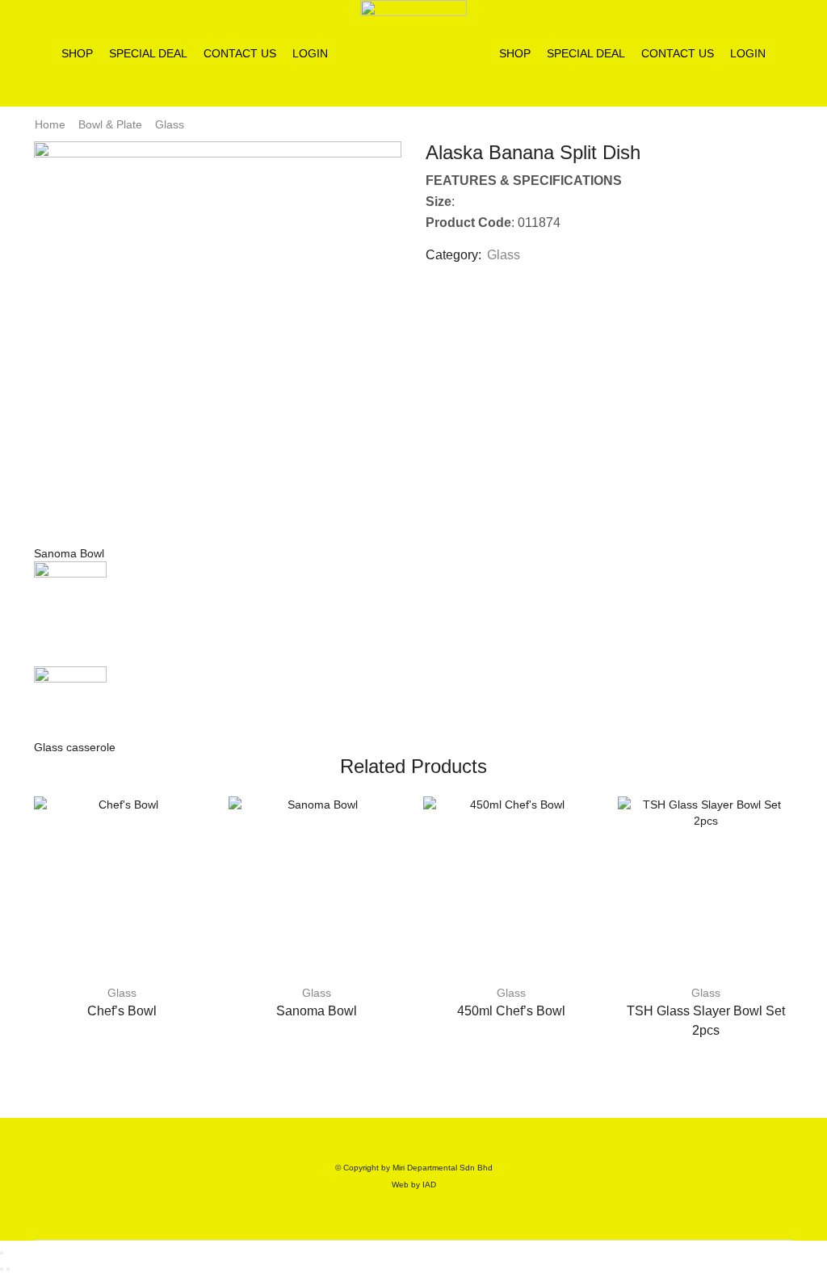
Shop (77, 53)
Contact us (240, 53)
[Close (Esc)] (1, 1252)
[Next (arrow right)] (8, 1269)
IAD (429, 1184)
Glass (169, 124)
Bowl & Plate (110, 124)
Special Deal (148, 53)
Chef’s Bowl (122, 1011)
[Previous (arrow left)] (1, 1269)
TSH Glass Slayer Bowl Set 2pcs (706, 1020)
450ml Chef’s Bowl (511, 1011)
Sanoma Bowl (69, 553)
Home (50, 124)
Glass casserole (74, 747)
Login (310, 53)
